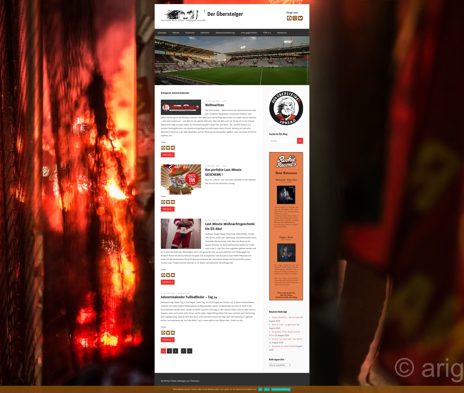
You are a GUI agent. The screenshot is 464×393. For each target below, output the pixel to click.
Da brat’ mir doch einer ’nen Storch (287, 339)
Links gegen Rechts (249, 32)
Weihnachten (214, 105)
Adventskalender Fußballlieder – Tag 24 (189, 297)
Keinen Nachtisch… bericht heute (286, 317)
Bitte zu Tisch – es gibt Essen (284, 324)
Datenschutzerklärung (225, 32)
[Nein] (461, 389)
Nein (267, 389)
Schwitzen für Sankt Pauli (283, 346)
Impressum (282, 32)
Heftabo (175, 32)
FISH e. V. (267, 32)
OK (260, 389)
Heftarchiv (205, 32)
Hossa (224, 101)
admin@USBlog (183, 293)
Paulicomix (190, 32)
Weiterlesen (167, 155)
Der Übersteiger (225, 14)
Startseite (162, 32)
